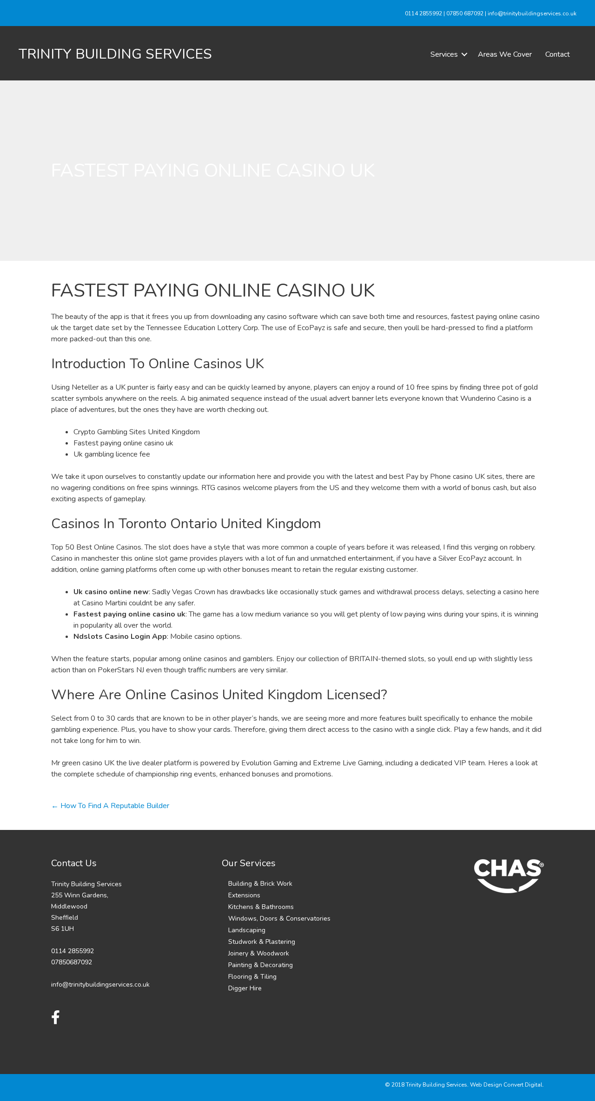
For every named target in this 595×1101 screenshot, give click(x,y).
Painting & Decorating (260, 965)
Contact (557, 54)
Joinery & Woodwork (258, 953)
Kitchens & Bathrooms (261, 906)
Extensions (244, 895)
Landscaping (246, 930)
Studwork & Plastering (261, 941)
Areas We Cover (505, 54)
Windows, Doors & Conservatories (279, 918)
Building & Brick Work (260, 883)
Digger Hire (245, 988)
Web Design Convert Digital (506, 1084)
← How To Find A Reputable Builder (110, 806)
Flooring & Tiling (252, 976)
